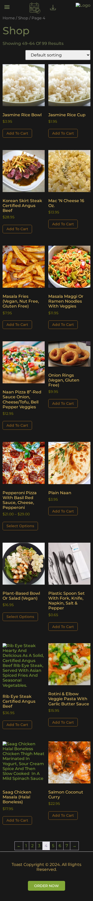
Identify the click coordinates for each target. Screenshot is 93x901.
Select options (20, 526)
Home (9, 18)
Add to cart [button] (17, 133)
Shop (23, 18)
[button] (7, 7)
